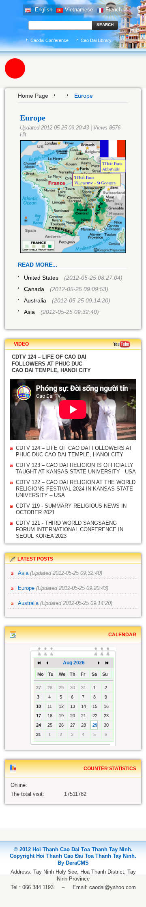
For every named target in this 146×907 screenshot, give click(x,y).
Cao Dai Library (96, 40)
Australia (35, 300)
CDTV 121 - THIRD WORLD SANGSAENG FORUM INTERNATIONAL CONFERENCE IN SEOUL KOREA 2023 (69, 529)
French (113, 10)
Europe (27, 588)
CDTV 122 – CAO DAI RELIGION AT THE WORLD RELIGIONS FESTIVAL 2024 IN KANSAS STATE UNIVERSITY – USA (75, 488)
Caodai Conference (49, 40)
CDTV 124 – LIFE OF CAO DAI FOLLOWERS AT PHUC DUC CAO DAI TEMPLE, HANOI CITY (74, 451)
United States (41, 277)
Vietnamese (79, 10)
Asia (29, 312)
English (42, 10)
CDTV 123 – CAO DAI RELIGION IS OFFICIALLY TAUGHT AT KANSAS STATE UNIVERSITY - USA (76, 468)
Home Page (33, 95)
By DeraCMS (73, 863)
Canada (34, 289)
